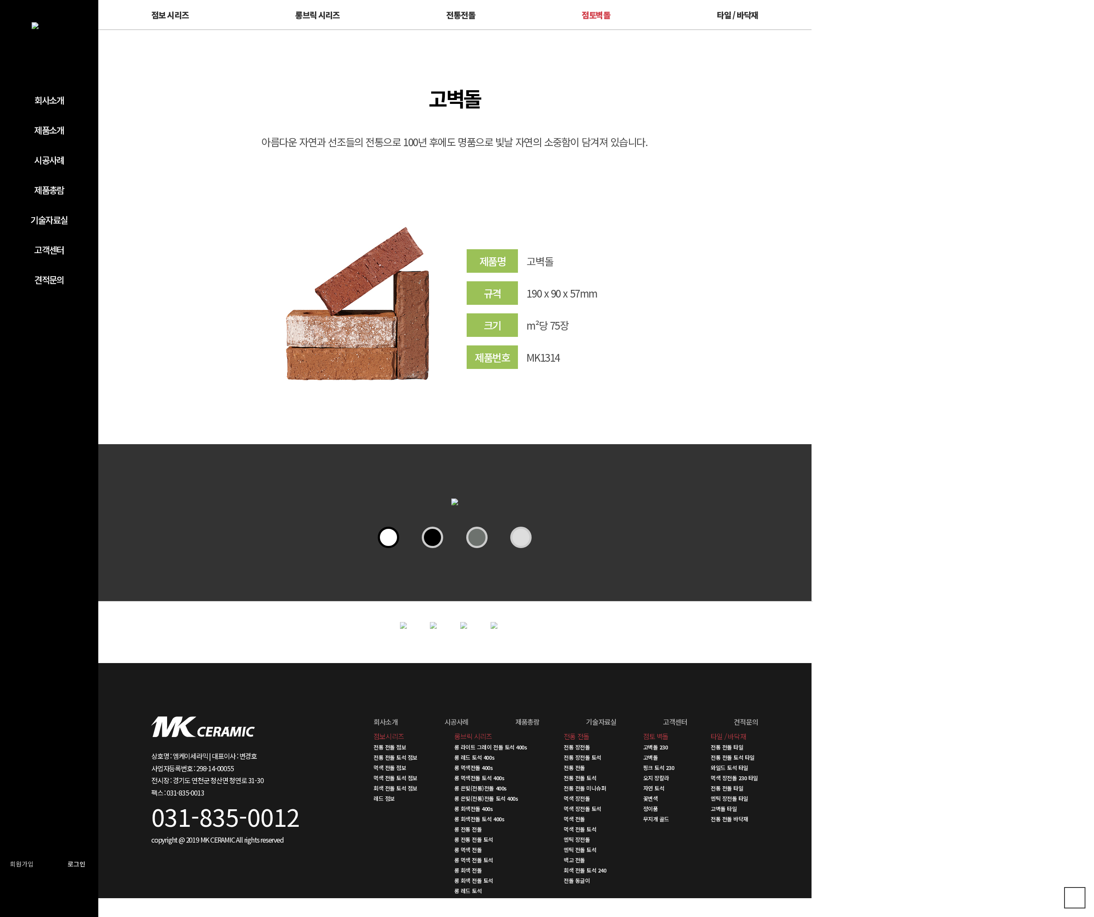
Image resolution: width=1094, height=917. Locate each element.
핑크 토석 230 (658, 768)
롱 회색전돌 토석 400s (479, 819)
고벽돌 (650, 757)
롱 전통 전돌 (468, 829)
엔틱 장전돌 (577, 839)
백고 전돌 (574, 860)
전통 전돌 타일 (727, 747)
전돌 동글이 (577, 880)
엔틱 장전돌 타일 (729, 798)
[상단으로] (1074, 897)
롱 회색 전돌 (468, 870)
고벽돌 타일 (724, 809)
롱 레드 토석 (468, 891)
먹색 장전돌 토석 (582, 809)
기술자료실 (49, 219)
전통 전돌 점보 (389, 747)
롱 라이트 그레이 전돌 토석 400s (490, 747)
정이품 (650, 809)
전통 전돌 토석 (580, 778)
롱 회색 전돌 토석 (473, 880)
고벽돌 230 (655, 747)
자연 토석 (654, 788)
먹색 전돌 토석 (580, 829)
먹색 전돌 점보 (389, 768)
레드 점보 (384, 798)
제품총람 (49, 189)
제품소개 (49, 130)
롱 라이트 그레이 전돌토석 (483, 901)
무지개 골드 (656, 819)
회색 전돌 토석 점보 (395, 788)
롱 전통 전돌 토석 (473, 839)
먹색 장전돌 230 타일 (734, 778)
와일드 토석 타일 (729, 768)
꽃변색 (650, 798)
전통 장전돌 (577, 747)
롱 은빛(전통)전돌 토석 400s (486, 798)
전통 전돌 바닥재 (729, 819)
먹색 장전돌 (577, 798)
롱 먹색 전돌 (468, 850)
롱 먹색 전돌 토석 (473, 860)
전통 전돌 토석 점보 (395, 757)
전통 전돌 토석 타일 (733, 757)
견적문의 (49, 279)
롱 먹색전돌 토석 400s (479, 778)
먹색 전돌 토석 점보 (395, 778)
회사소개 (49, 100)
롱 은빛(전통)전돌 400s (480, 788)
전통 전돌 (574, 768)
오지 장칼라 (656, 778)
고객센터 (49, 249)
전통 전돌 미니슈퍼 (585, 788)
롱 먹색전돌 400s (473, 768)
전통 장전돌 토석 (582, 757)
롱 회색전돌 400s (473, 809)
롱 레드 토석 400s (474, 757)
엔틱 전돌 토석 (580, 850)
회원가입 (22, 863)
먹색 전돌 (574, 819)
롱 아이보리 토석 (473, 911)
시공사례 (49, 159)
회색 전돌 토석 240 (585, 870)
